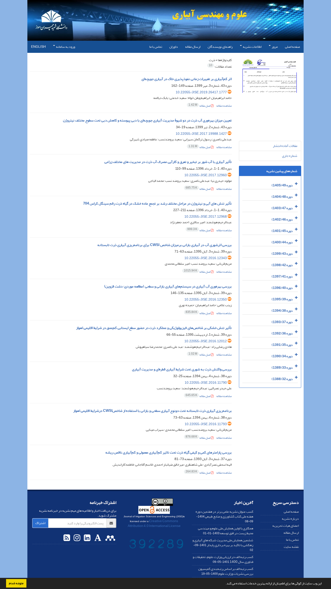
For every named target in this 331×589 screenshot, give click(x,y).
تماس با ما (155, 46)
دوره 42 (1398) (282, 265)
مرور (274, 46)
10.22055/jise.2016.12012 (205, 341)
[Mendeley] (109, 538)
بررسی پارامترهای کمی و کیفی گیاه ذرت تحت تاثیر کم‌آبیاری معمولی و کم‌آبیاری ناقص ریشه (168, 452)
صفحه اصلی (292, 46)
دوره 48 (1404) (282, 196)
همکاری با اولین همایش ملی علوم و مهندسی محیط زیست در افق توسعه (225, 530)
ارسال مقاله (192, 46)
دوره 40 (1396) (282, 288)
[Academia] (97, 538)
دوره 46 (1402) (282, 219)
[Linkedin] (86, 538)
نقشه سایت (291, 546)
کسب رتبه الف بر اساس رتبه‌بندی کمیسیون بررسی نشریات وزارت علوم (225, 571)
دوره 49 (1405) (282, 185)
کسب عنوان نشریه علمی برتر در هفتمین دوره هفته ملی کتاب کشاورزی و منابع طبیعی (224, 514)
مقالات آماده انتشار (285, 146)
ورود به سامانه (65, 46)
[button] (224, 584)
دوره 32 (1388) (282, 379)
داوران (173, 46)
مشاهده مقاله (224, 106)
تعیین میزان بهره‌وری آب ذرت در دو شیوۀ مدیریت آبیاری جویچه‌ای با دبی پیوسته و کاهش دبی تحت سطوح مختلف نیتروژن (147, 120)
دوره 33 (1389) (282, 367)
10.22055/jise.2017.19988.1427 (201, 133)
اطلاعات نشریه (251, 46)
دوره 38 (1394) (282, 310)
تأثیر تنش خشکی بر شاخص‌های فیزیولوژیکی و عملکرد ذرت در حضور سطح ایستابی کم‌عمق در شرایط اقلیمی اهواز (154, 327)
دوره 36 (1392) (282, 333)
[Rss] (66, 538)
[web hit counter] (156, 545)
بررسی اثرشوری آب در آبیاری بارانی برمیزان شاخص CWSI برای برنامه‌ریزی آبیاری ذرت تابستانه (164, 244)
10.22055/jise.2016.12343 (205, 258)
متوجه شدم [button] (16, 583)
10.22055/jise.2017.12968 (205, 216)
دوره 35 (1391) (282, 345)
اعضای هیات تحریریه (285, 525)
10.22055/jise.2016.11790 (206, 382)
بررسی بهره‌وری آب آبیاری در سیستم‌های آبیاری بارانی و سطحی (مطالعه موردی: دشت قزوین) (168, 286)
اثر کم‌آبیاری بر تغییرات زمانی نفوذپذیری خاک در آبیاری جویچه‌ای (187, 78)
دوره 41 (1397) (282, 276)
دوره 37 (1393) (282, 322)
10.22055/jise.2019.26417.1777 (201, 92)
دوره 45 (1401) (282, 231)
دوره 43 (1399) (282, 253)
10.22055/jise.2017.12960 (205, 175)
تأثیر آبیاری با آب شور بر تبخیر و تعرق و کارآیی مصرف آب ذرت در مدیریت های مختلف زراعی (168, 161)
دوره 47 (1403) (282, 208)
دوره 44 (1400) (282, 242)
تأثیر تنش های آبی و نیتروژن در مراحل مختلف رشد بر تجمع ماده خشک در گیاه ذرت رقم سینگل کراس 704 (157, 203)
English (38, 46)
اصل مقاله (200, 106)
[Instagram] (76, 538)
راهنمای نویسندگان (220, 46)
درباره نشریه (290, 518)
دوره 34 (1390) (282, 356)
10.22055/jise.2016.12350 (205, 299)
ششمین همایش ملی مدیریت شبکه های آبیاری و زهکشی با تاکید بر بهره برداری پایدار (222, 542)
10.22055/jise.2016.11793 (206, 424)
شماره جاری (289, 155)
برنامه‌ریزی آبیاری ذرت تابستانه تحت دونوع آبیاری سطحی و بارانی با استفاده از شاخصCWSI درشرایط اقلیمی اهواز (152, 410)
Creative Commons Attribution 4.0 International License (154, 523)
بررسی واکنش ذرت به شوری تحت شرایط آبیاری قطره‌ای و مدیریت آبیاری (182, 369)
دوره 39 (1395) (282, 299)
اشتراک (40, 523)
